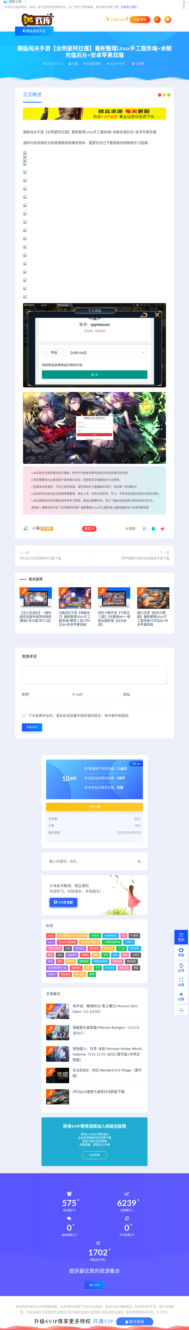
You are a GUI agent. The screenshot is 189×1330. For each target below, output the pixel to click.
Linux (50, 942)
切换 (181, 999)
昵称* (26, 694)
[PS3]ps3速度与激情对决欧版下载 (98, 1092)
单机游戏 (134, 948)
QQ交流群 (65, 902)
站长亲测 (109, 968)
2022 (50, 936)
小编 (36, 528)
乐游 (67, 948)
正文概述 (32, 95)
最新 (60, 961)
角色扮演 (65, 974)
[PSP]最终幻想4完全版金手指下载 (145, 558)
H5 (123, 936)
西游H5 (52, 974)
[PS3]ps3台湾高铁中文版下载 (40, 558)
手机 (105, 955)
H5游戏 (134, 936)
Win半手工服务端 (90, 942)
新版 (50, 961)
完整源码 (72, 955)
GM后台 (95, 936)
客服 (181, 955)
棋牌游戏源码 (100, 961)
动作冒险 (108, 948)
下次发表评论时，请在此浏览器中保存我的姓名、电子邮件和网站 (78, 716)
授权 (115, 955)
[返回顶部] (181, 1010)
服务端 (70, 961)
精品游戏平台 (36, 31)
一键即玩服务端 (112, 942)
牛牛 (97, 968)
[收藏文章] (144, 528)
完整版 (85, 955)
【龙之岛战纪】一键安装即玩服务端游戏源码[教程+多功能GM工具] (35, 616)
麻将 (91, 974)
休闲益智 (79, 948)
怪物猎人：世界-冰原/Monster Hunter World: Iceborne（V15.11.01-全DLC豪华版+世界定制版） (107, 1054)
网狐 (136, 968)
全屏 (181, 985)
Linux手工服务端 (67, 942)
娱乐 (60, 955)
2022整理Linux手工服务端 (72, 936)
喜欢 (89, 529)
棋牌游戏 (84, 961)
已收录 (139, 63)
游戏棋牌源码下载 (57, 968)
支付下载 (94, 806)
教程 (125, 955)
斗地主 (135, 955)
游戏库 (35, 507)
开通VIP (103, 1321)
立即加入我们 (129, 7)
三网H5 (129, 942)
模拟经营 (131, 961)
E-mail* (78, 694)
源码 (88, 968)
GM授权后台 (110, 936)
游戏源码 (76, 968)
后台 (50, 955)
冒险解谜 (94, 948)
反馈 (181, 970)
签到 (181, 939)
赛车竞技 (79, 974)
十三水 (121, 948)
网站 (126, 694)
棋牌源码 (117, 961)
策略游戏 (124, 968)
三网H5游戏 (54, 948)
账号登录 (136, 1322)
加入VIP (94, 1285)
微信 (96, 955)
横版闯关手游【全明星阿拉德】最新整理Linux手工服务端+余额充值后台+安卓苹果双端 (95, 507)
